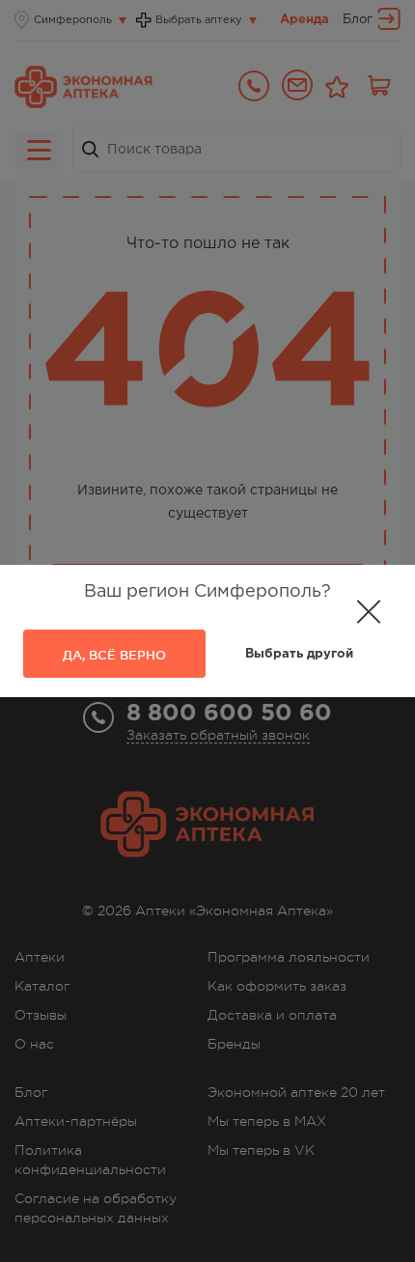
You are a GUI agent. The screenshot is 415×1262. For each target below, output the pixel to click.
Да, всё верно (114, 654)
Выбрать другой (299, 654)
